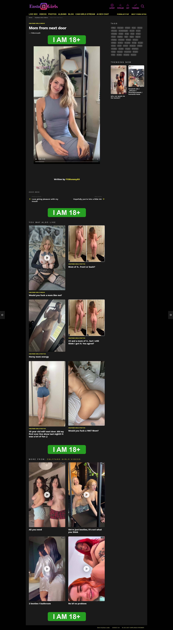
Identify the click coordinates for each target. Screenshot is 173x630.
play (114, 51)
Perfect (135, 48)
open (128, 48)
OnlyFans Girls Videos (37, 292)
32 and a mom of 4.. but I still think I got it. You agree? (83, 342)
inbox (121, 42)
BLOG (71, 14)
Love (140, 42)
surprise (128, 51)
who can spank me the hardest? (118, 97)
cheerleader (124, 30)
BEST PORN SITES (138, 14)
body (140, 27)
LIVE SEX (33, 14)
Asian (128, 27)
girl (127, 36)
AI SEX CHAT (103, 14)
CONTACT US (116, 627)
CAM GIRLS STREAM (85, 14)
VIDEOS (43, 14)
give (132, 36)
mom (37, 192)
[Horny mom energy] (47, 326)
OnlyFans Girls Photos (76, 264)
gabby (120, 36)
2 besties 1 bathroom (40, 603)
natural (133, 45)
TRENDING (135, 8)
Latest (112, 8)
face (138, 33)
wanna (127, 54)
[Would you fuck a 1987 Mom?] (86, 393)
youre (134, 54)
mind (126, 45)
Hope (129, 39)
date (121, 33)
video (120, 54)
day (127, 33)
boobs (115, 30)
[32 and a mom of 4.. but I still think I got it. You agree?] (86, 318)
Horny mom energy (39, 356)
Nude (140, 45)
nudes (114, 48)
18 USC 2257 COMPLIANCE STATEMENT (133, 627)
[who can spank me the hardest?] (118, 79)
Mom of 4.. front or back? (81, 267)
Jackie (128, 42)
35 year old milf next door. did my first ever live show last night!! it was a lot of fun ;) (46, 434)
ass (134, 27)
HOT (127, 8)
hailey (114, 39)
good (138, 36)
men (114, 45)
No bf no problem (77, 603)
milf (120, 45)
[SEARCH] (142, 6)
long (134, 42)
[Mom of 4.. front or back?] (86, 243)
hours (136, 39)
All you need (35, 529)
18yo (114, 27)
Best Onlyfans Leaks (103, 627)
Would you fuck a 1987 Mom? (83, 430)
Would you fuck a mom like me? (45, 295)
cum (139, 30)
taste (135, 51)
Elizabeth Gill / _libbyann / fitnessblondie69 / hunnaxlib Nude (135, 91)
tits (114, 54)
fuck (114, 36)
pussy (120, 51)
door (32, 192)
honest (122, 39)
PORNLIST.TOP (123, 14)
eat (133, 33)
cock (132, 30)
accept (121, 27)
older (121, 48)
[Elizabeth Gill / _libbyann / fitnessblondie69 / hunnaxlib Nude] (136, 76)
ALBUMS (62, 14)
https (114, 42)
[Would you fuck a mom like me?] (47, 257)
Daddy (115, 33)
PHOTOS (52, 14)
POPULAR (120, 8)
